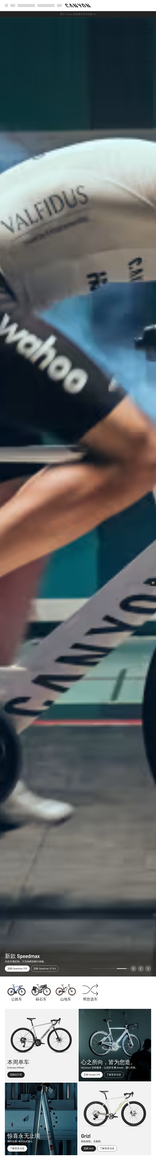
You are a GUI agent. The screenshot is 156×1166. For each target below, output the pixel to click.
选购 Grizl (88, 1148)
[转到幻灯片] (110, 968)
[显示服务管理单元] (153, 583)
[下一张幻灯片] (148, 969)
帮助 (59, 5)
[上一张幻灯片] (141, 969)
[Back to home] (78, 5)
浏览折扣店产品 (16, 968)
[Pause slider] (133, 969)
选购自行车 (16, 1074)
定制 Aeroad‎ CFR (92, 1074)
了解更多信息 (113, 1074)
